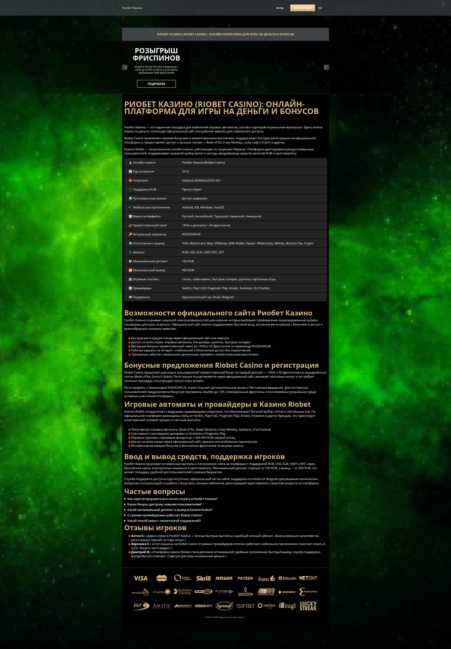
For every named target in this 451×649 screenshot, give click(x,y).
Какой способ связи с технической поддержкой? (164, 521)
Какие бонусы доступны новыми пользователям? (164, 504)
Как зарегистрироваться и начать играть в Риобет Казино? (172, 499)
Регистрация (302, 8)
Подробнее (156, 82)
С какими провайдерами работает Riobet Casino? (164, 515)
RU (320, 8)
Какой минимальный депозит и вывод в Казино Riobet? (169, 510)
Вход (279, 8)
